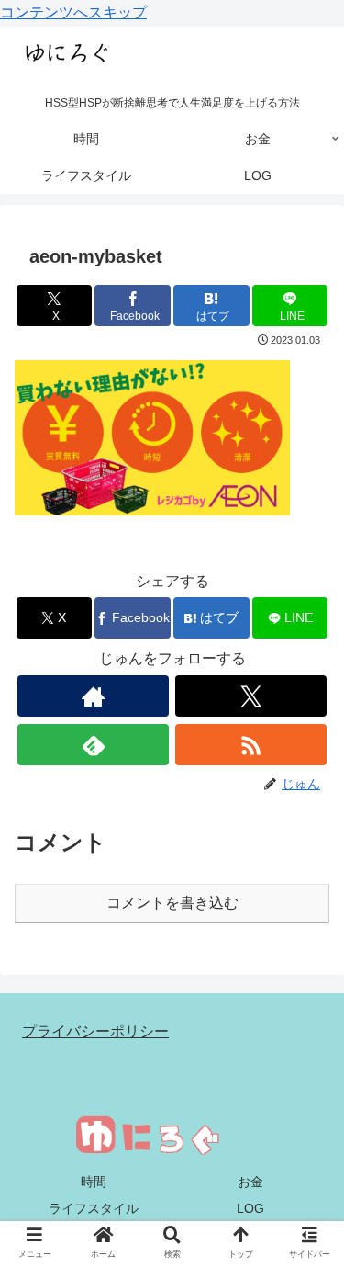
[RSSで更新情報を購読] (251, 744)
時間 (93, 1181)
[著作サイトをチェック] (93, 696)
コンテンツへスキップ (73, 12)
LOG (250, 1208)
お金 (250, 1181)
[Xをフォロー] (251, 696)
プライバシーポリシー (95, 1031)
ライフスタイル (94, 1208)
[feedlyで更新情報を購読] (93, 744)
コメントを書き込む (172, 903)
